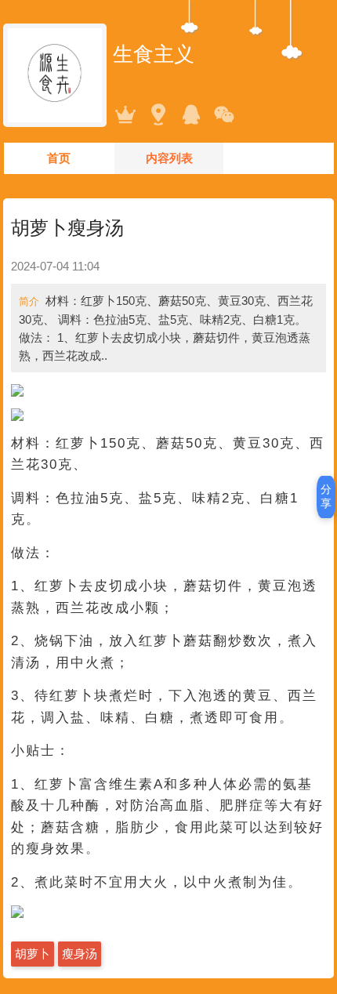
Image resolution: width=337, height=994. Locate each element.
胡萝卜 (32, 953)
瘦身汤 (79, 953)
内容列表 (169, 158)
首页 (59, 158)
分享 (326, 496)
